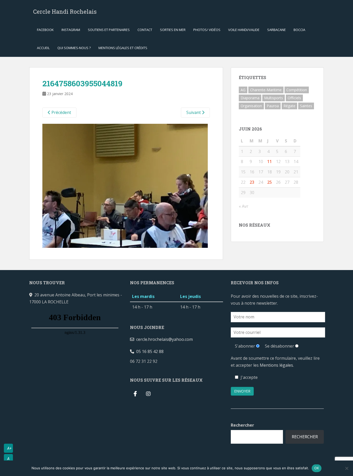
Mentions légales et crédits (122, 47)
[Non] (346, 468)
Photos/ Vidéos (206, 29)
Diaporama (250, 97)
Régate (289, 105)
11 (269, 161)
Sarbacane (276, 29)
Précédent (60, 112)
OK (316, 468)
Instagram (71, 29)
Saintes (306, 105)
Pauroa (273, 105)
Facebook (45, 29)
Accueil (43, 47)
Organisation (251, 105)
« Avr (243, 206)
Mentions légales (276, 365)
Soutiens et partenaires (109, 29)
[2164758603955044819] (125, 185)
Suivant (194, 112)
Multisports (273, 97)
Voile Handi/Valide (243, 29)
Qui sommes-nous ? (74, 47)
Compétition (296, 89)
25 (269, 182)
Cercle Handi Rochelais (65, 11)
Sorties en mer (173, 29)
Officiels (294, 97)
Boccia (299, 29)
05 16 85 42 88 (149, 351)
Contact (144, 29)
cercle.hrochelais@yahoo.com (163, 339)
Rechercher (242, 425)
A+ (9, 448)
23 (252, 182)
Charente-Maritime (266, 89)
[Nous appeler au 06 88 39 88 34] (161, 361)
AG (243, 89)
